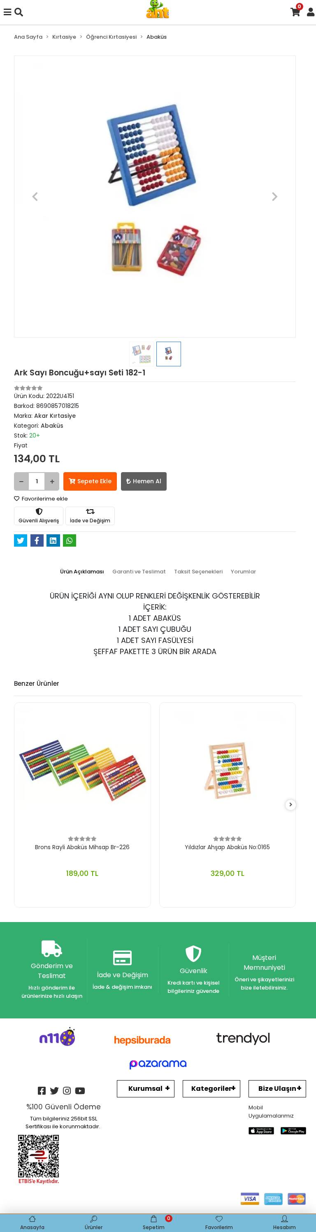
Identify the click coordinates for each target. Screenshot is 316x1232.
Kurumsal (145, 1088)
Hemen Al (147, 481)
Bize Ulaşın (277, 1088)
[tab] (82, 572)
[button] (35, 197)
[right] (291, 805)
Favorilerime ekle (44, 499)
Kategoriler (211, 1088)
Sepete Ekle (94, 481)
